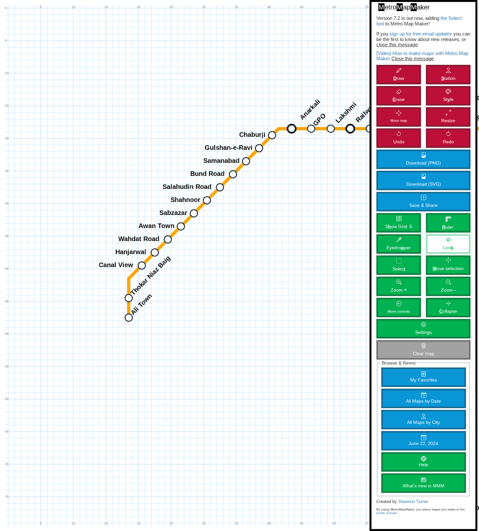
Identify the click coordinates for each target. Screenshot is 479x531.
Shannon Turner (413, 501)
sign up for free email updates (420, 33)
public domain (386, 513)
